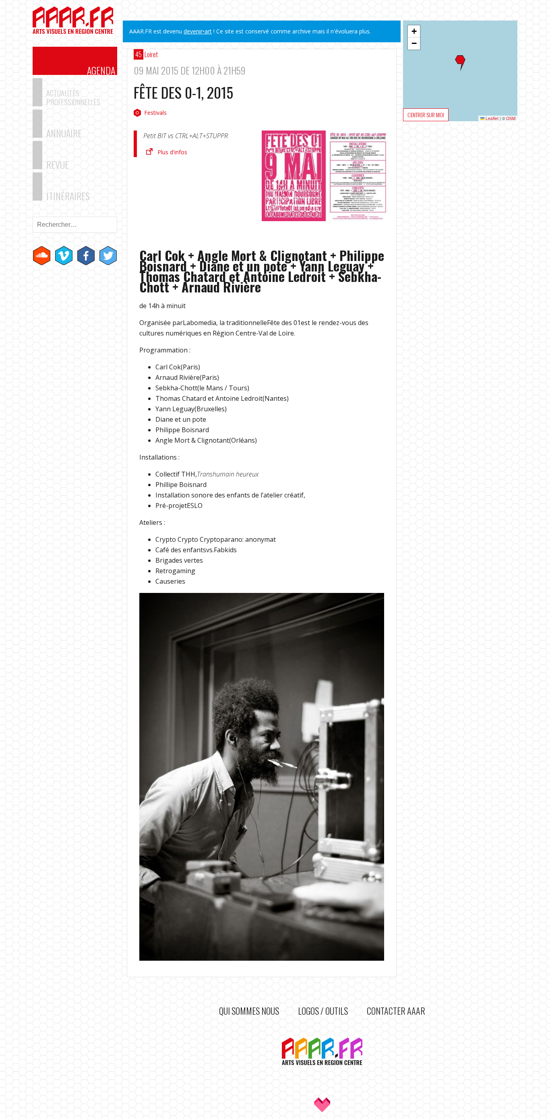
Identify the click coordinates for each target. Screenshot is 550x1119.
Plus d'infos (172, 152)
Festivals (155, 112)
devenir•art (198, 31)
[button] (460, 63)
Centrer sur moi (425, 114)
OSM (510, 118)
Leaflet (491, 118)
